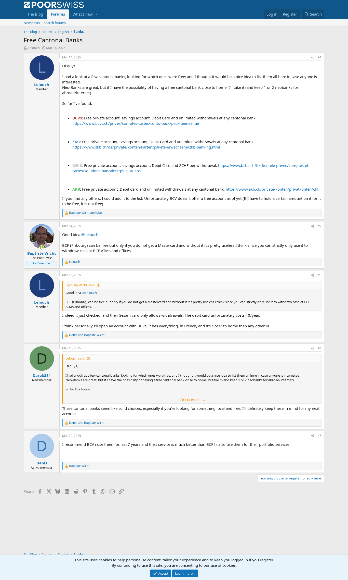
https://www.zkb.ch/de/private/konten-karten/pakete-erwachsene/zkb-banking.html (146, 147)
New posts (32, 22)
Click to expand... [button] (192, 399)
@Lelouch (89, 234)
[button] (96, 14)
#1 (320, 57)
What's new (83, 14)
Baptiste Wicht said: (80, 285)
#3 (320, 275)
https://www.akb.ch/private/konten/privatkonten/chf (272, 189)
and (85, 213)
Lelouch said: (75, 358)
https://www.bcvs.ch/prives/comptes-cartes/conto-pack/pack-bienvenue (135, 123)
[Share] (312, 57)
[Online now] (41, 247)
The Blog (35, 14)
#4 (320, 348)
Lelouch (34, 47)
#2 (320, 226)
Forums (58, 14)
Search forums (55, 22)
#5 (320, 436)
